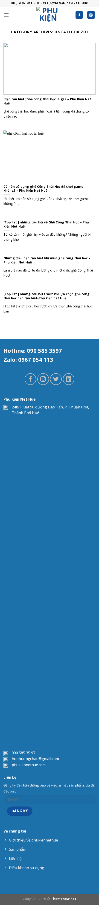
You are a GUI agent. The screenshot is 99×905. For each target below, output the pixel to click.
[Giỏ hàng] (91, 15)
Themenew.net (63, 898)
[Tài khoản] (79, 15)
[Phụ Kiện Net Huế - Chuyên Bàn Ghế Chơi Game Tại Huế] (48, 15)
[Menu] (6, 14)
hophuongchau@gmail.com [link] (35, 758)
